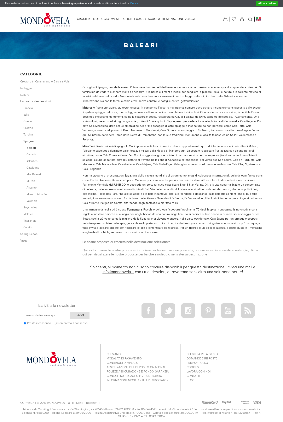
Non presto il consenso (72, 323)
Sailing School (29, 234)
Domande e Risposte (202, 358)
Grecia (27, 121)
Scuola (154, 19)
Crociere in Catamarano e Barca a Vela (44, 81)
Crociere (84, 19)
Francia (28, 108)
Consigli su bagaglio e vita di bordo (134, 376)
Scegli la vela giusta (202, 354)
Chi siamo (114, 354)
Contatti (193, 376)
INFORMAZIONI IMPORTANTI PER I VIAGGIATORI (138, 380)
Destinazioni (172, 19)
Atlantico (32, 161)
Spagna (28, 141)
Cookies (193, 367)
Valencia (32, 201)
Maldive (28, 214)
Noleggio (101, 19)
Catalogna (33, 167)
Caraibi (27, 227)
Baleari (31, 148)
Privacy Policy (197, 363)
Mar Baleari (34, 174)
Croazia (28, 128)
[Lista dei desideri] (234, 19)
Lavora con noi (198, 371)
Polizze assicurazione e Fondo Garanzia (138, 371)
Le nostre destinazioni (35, 101)
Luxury (140, 19)
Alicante (32, 187)
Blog (190, 380)
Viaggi (190, 19)
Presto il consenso (39, 323)
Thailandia (29, 220)
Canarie (31, 154)
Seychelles (30, 207)
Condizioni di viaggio (122, 363)
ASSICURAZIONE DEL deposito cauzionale (137, 367)
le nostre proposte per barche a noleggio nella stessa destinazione (159, 254)
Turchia (28, 134)
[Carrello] (225, 19)
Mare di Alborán (37, 194)
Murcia (31, 181)
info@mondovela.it (118, 272)
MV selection (122, 19)
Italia (26, 114)
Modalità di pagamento (124, 358)
